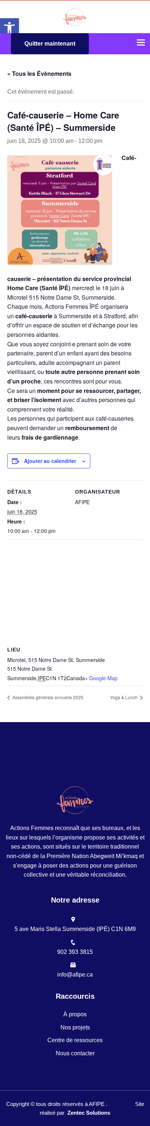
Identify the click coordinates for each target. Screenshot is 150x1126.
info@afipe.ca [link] (75, 974)
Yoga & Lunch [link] (124, 697)
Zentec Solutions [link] (88, 1113)
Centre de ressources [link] (75, 1040)
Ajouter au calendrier (50, 460)
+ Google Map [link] (101, 678)
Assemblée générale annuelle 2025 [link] (47, 697)
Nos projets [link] (75, 1027)
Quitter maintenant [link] (49, 43)
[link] (9, 27)
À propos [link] (75, 1014)
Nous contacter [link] (75, 1053)
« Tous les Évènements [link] (39, 73)
